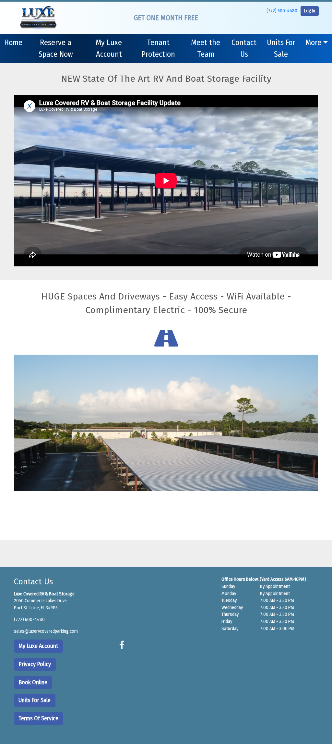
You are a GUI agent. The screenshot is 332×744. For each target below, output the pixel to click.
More (313, 42)
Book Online (32, 682)
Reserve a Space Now (56, 48)
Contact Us (243, 48)
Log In (309, 11)
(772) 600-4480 (282, 11)
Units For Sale (281, 48)
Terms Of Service (38, 718)
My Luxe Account (109, 48)
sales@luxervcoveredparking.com (46, 631)
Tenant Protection (158, 48)
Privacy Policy (34, 664)
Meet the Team (205, 48)
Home (13, 42)
